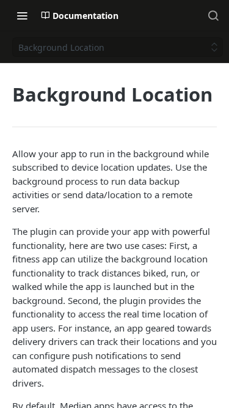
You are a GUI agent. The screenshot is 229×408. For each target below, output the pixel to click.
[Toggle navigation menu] (22, 15)
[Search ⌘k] (213, 15)
